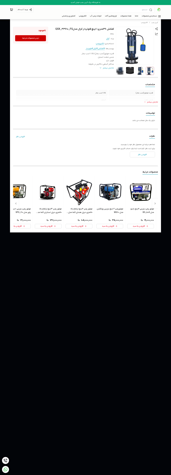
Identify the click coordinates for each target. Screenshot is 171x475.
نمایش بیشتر (152, 102)
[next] (16, 203)
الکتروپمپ (144, 23)
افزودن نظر (20, 136)
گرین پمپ (154, 23)
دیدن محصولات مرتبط (30, 38)
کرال (107, 38)
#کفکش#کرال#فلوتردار (95, 48)
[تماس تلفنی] (5, 460)
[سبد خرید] (11, 9)
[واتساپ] (5, 469)
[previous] (155, 203)
